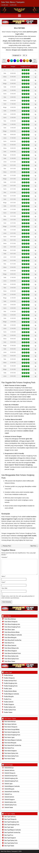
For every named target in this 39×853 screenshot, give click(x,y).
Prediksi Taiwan (8, 712)
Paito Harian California (10, 724)
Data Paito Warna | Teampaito (12, 2)
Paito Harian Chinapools (10, 727)
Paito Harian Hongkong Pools (12, 735)
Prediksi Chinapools (9, 678)
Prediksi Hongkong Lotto (10, 683)
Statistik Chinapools (9, 773)
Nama (4, 576)
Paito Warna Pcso (9, 643)
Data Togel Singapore (10, 838)
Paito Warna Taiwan (9, 661)
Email (3, 582)
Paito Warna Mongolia (10, 637)
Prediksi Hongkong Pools (11, 686)
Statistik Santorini (9, 797)
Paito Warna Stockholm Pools (12, 653)
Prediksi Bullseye (8, 675)
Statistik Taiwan (8, 807)
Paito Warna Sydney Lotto (11, 656)
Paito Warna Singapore (10, 650)
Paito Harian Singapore (10, 750)
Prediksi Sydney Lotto (10, 707)
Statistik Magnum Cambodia (12, 786)
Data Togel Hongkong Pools (11, 824)
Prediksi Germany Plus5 (10, 680)
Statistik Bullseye (9, 768)
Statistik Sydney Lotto (10, 802)
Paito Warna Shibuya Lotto (11, 648)
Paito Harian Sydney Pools (11, 756)
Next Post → (34, 546)
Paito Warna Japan (9, 629)
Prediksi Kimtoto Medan (10, 691)
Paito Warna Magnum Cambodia (13, 635)
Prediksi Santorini (8, 702)
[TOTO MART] (19, 22)
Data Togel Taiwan (9, 845)
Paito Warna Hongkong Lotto (12, 624)
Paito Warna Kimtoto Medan (12, 632)
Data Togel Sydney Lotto (10, 840)
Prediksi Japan (8, 688)
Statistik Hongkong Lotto (11, 778)
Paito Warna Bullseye (10, 619)
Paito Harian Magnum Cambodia (13, 740)
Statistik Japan (8, 783)
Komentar (5, 557)
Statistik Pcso (8, 794)
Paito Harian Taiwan (9, 758)
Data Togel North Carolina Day (12, 832)
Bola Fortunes (19, 28)
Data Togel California (10, 816)
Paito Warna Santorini (10, 645)
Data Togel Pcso (8, 835)
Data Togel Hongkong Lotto (11, 822)
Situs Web (4, 588)
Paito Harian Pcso (9, 748)
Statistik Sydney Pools (10, 805)
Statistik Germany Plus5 (10, 775)
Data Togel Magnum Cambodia (12, 830)
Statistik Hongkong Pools (11, 781)
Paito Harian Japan (9, 737)
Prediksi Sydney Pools (10, 709)
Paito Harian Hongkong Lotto (12, 732)
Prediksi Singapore (9, 704)
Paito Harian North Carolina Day (12, 745)
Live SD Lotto (13, 5)
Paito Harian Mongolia (10, 742)
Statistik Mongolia (9, 789)
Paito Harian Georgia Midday (11, 729)
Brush (35, 60)
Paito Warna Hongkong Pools (12, 627)
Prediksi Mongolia (9, 696)
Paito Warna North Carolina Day (12, 640)
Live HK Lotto (4, 5)
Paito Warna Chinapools (11, 621)
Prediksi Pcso (7, 699)
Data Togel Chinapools (10, 819)
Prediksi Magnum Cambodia (11, 694)
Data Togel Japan (9, 827)
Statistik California (9, 770)
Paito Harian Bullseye (10, 721)
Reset (4, 60)
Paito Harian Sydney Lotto (11, 753)
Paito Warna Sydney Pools (11, 658)
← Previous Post (6, 546)
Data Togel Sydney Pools (11, 843)
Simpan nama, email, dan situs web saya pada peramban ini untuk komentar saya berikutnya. (17, 597)
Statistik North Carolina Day (11, 791)
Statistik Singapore (9, 799)
